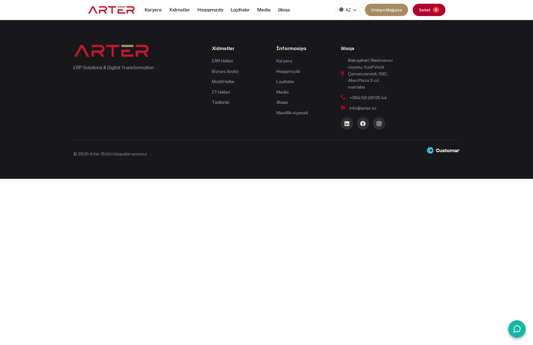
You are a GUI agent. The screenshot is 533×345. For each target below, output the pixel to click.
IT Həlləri (221, 92)
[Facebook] (363, 123)
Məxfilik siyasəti (292, 113)
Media (264, 10)
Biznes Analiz (225, 71)
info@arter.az (363, 108)
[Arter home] (111, 10)
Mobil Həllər (223, 81)
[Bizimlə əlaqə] (517, 329)
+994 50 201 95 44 (368, 97)
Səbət (428, 10)
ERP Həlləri (222, 61)
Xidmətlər (179, 10)
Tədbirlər (221, 102)
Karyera (153, 10)
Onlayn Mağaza (386, 10)
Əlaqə (284, 10)
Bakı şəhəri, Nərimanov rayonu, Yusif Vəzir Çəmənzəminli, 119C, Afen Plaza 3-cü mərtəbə (370, 73)
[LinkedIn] (347, 123)
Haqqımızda (210, 10)
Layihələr (240, 10)
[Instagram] (379, 123)
